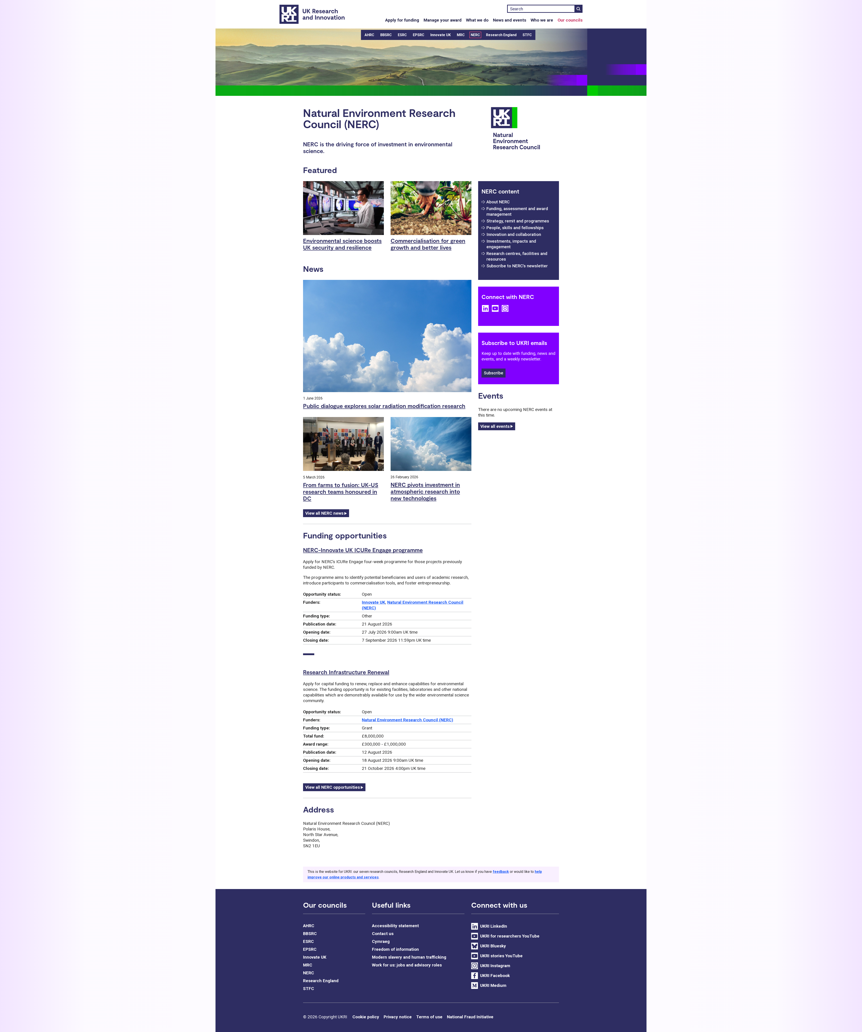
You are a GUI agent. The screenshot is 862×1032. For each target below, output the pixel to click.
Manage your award (443, 20)
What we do (477, 20)
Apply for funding (402, 20)
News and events (509, 20)
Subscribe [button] (493, 372)
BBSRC (386, 35)
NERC (475, 35)
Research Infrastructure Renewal (346, 672)
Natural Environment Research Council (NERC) (407, 719)
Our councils (570, 20)
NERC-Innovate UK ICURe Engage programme (363, 550)
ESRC (402, 35)
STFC (527, 35)
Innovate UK (440, 35)
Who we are (542, 20)
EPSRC (418, 35)
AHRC (369, 35)
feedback (501, 872)
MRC (461, 35)
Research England (501, 35)
